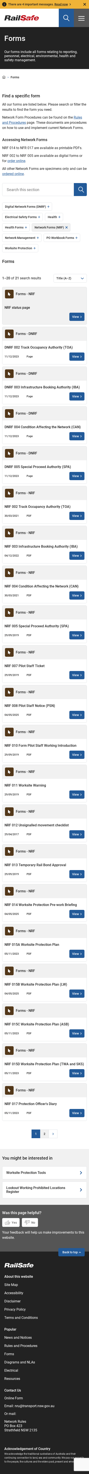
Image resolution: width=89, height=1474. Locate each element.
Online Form (13, 1398)
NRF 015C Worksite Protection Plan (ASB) (37, 1024)
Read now (61, 4)
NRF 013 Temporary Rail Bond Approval (35, 865)
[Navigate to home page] (18, 1266)
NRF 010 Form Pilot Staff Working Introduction (40, 745)
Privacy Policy (15, 1309)
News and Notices (18, 1338)
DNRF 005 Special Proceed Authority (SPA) (38, 467)
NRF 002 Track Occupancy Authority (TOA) (38, 507)
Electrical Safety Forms (21, 217)
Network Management (20, 238)
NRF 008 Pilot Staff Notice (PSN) (30, 706)
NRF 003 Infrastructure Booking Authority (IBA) (41, 546)
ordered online (13, 174)
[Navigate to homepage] (19, 16)
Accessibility (13, 1293)
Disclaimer (12, 1301)
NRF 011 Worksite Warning (25, 785)
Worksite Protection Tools (26, 1173)
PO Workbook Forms (60, 238)
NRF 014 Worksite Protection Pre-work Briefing (41, 905)
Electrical (11, 1370)
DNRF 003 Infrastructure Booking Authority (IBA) (42, 387)
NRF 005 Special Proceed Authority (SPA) (37, 626)
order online (16, 161)
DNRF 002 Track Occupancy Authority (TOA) (39, 347)
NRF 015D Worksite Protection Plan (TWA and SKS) (44, 1064)
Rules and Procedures (20, 1346)
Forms (9, 1354)
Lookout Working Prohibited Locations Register (35, 1190)
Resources (12, 1379)
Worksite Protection (18, 248)
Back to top (70, 1252)
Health (52, 217)
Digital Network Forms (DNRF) (25, 206)
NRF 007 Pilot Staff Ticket (24, 666)
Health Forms (14, 227)
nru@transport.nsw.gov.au (34, 1406)
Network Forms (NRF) (49, 227)
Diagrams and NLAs (19, 1362)
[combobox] (38, 189)
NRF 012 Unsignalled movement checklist (37, 825)
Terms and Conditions (21, 1318)
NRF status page (17, 308)
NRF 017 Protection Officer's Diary (31, 1104)
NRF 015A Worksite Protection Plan (32, 945)
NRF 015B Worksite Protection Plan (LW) (36, 984)
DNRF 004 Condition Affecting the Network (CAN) (43, 427)
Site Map (11, 1285)
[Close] (84, 4)
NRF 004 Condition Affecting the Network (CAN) (42, 586)
